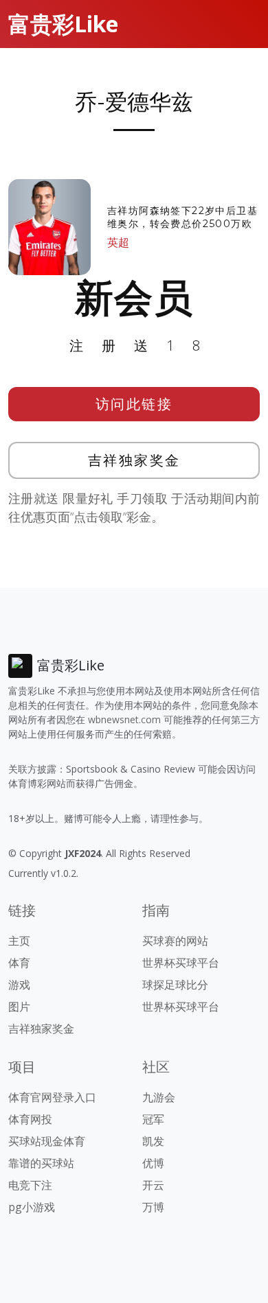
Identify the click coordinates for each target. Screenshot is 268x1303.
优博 (153, 1163)
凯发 (153, 1141)
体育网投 (30, 1119)
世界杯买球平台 (180, 962)
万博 (153, 1206)
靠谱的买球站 (41, 1163)
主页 (19, 940)
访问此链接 (134, 404)
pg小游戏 (31, 1206)
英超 (118, 242)
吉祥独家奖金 (134, 460)
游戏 (19, 984)
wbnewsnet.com (124, 719)
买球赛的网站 (175, 940)
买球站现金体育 (46, 1141)
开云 (153, 1185)
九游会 (158, 1097)
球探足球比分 (175, 984)
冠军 (153, 1119)
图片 (19, 1006)
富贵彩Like (63, 23)
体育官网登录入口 (52, 1097)
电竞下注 (30, 1185)
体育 (19, 962)
